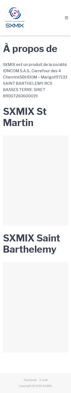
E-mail (43, 380)
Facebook (30, 380)
